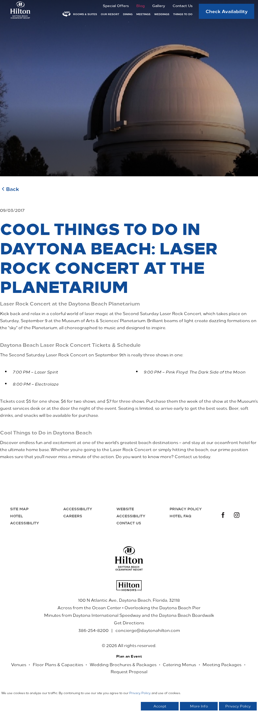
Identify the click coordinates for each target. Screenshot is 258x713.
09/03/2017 (12, 210)
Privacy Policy (186, 508)
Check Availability (227, 11)
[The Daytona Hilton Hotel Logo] (129, 558)
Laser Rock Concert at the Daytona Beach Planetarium (70, 303)
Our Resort (110, 14)
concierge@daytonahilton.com (147, 630)
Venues (18, 664)
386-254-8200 (93, 630)
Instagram (236, 515)
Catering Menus (179, 664)
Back (12, 188)
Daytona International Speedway (107, 615)
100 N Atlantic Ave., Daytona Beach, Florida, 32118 (129, 600)
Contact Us (182, 5)
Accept (159, 706)
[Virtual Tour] (66, 14)
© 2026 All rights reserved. (129, 645)
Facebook (222, 515)
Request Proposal (129, 671)
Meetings (143, 14)
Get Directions (129, 622)
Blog (140, 5)
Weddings (161, 14)
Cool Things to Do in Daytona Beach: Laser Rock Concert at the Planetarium (108, 257)
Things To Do (182, 14)
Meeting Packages (222, 664)
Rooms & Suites (85, 14)
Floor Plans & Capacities (58, 664)
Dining (128, 14)
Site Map (19, 508)
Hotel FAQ (180, 515)
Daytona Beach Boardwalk (186, 615)
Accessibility (77, 508)
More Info (199, 706)
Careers (72, 515)
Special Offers (116, 5)
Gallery (158, 5)
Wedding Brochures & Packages (123, 664)
